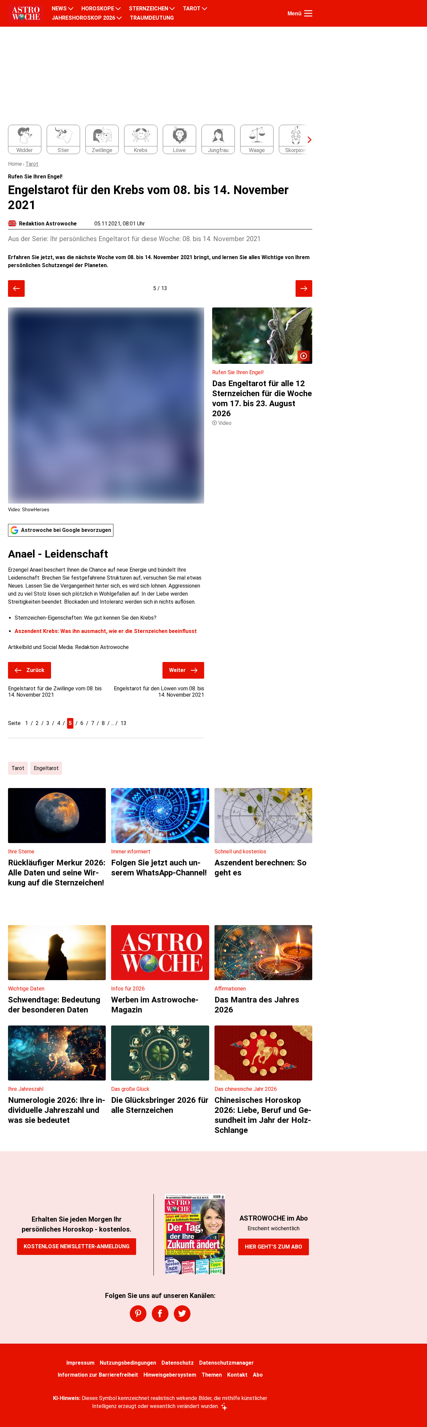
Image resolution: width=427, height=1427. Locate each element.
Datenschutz (177, 1363)
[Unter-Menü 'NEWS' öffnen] (70, 9)
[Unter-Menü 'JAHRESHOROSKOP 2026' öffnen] (119, 18)
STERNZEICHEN (148, 8)
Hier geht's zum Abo (273, 1247)
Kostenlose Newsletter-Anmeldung (76, 1246)
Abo (258, 1375)
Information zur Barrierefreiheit (98, 1375)
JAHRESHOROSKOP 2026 (83, 18)
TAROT (191, 8)
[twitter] (182, 1313)
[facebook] (160, 1313)
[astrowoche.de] (26, 13)
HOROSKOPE (97, 8)
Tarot (31, 164)
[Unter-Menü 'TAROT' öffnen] (204, 9)
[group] (156, 140)
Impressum (80, 1363)
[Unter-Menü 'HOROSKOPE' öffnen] (118, 9)
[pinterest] (138, 1313)
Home (15, 164)
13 (123, 723)
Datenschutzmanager (226, 1363)
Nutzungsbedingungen (128, 1363)
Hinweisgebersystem (169, 1375)
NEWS (59, 8)
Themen (211, 1375)
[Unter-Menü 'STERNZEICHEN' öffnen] (172, 9)
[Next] (306, 140)
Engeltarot (46, 768)
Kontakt (237, 1375)
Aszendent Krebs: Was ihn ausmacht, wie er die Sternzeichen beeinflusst (106, 631)
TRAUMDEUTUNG (152, 18)
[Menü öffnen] (308, 13)
